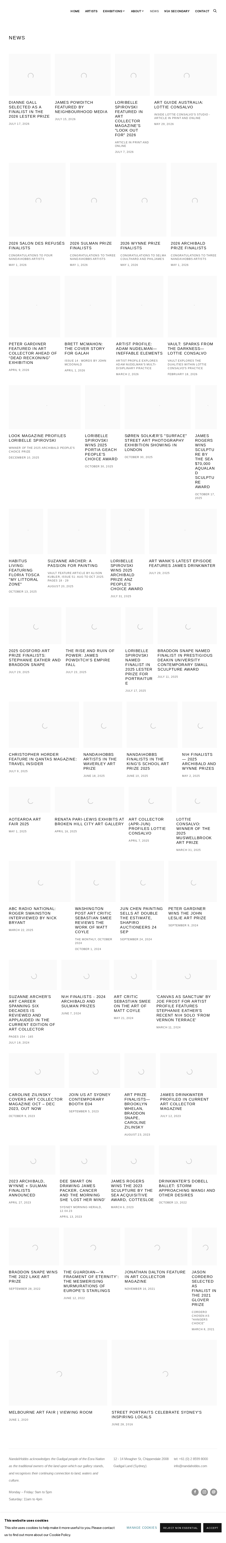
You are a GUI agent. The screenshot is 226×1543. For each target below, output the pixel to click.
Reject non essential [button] (180, 1527)
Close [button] (162, 734)
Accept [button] (212, 1527)
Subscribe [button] (76, 798)
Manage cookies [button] (142, 1527)
